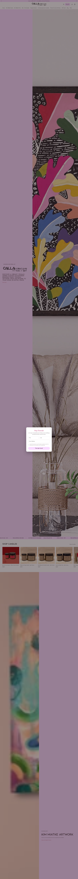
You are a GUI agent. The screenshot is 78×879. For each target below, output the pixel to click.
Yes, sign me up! (39, 448)
